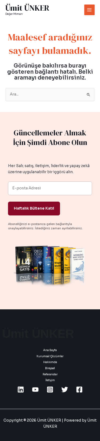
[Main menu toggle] (89, 10)
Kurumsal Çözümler (50, 356)
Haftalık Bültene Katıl (34, 208)
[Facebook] (79, 389)
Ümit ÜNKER (27, 8)
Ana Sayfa (50, 350)
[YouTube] (35, 389)
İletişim (50, 380)
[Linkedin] (20, 389)
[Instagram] (50, 389)
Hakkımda (50, 362)
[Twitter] (64, 389)
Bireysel (50, 368)
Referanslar (50, 374)
